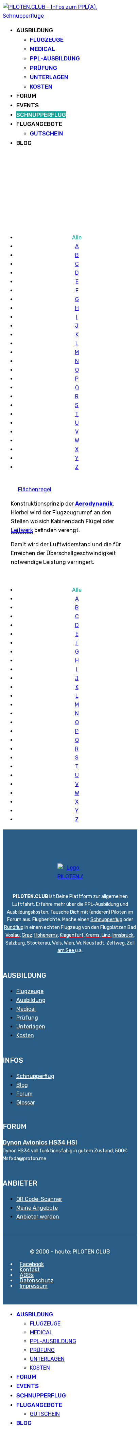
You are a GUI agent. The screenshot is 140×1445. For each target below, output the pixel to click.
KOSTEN (41, 86)
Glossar (25, 1102)
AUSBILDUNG (34, 30)
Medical (26, 1009)
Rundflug (13, 927)
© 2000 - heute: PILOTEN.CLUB (70, 1251)
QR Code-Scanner (39, 1199)
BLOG (24, 143)
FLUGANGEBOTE (39, 124)
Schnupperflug (106, 919)
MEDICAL (42, 48)
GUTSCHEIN (46, 133)
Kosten (25, 1035)
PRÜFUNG (43, 68)
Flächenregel (34, 489)
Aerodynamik (94, 503)
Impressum (34, 1286)
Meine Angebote (37, 1208)
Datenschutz (36, 1280)
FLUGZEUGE (47, 39)
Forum (24, 1094)
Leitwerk (22, 530)
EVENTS (27, 105)
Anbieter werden (37, 1216)
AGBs (27, 1275)
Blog (22, 1085)
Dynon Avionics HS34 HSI (40, 1142)
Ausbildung (31, 1000)
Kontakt (30, 1269)
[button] (5, 1437)
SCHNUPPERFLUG (41, 114)
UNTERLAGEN (49, 77)
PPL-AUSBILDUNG (55, 58)
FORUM (26, 95)
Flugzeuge (29, 991)
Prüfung (27, 1017)
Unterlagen (30, 1026)
